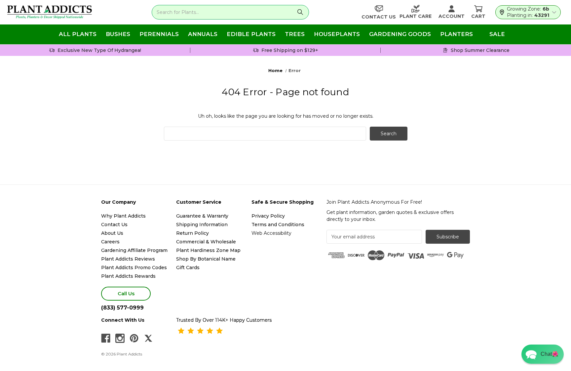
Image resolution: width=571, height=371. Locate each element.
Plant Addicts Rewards (128, 276)
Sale (497, 34)
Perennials (159, 34)
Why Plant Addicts (123, 216)
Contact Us (114, 224)
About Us (112, 233)
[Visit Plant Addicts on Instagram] (120, 338)
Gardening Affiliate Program (134, 250)
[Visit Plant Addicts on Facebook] (105, 338)
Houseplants (337, 34)
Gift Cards (188, 267)
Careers (110, 242)
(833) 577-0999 (122, 308)
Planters (456, 34)
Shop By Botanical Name (206, 259)
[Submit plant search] (300, 12)
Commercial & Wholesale (206, 242)
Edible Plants (251, 34)
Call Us (126, 293)
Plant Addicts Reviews (128, 259)
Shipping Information (202, 224)
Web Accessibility (271, 233)
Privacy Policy (268, 216)
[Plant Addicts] (49, 12)
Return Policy (192, 233)
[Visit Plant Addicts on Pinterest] (134, 338)
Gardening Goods (400, 34)
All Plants (77, 34)
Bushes (118, 34)
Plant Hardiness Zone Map (208, 250)
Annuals (202, 34)
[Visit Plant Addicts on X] (148, 338)
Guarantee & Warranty (202, 216)
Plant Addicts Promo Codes (134, 267)
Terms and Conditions (277, 224)
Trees (295, 34)
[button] (542, 354)
